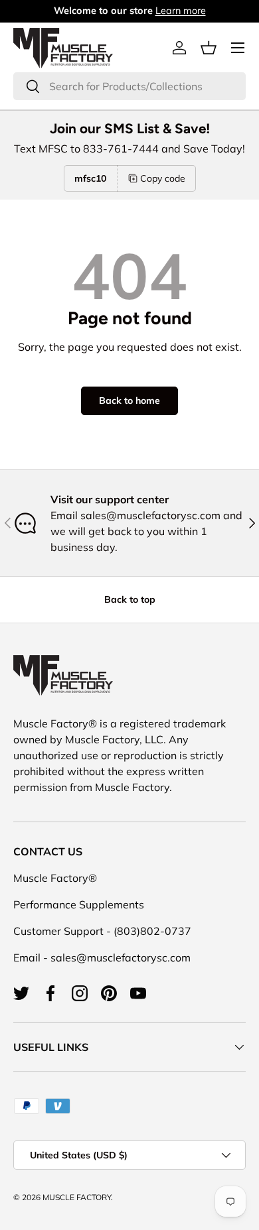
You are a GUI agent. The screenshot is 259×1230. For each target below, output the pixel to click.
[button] (208, 47)
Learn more (180, 11)
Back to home (129, 400)
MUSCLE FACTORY (77, 1197)
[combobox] (129, 86)
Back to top (129, 599)
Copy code (162, 178)
